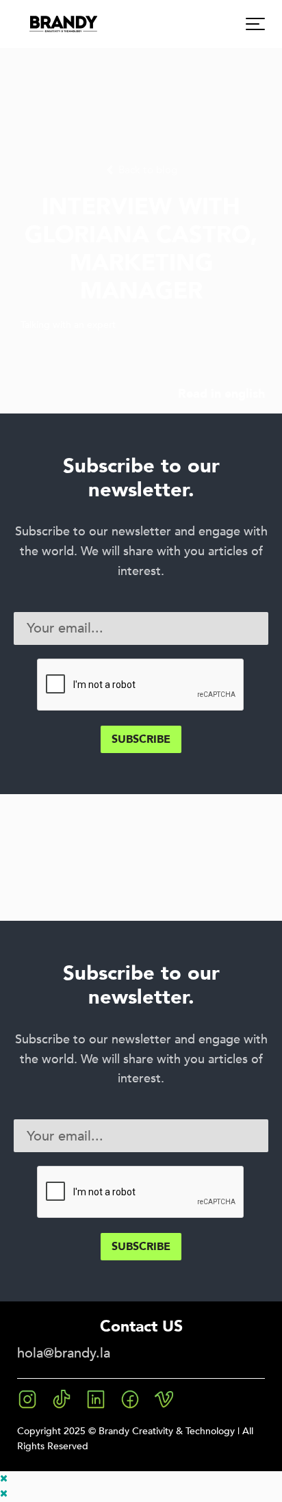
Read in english (221, 393)
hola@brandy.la (63, 1353)
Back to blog (146, 170)
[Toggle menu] (255, 24)
